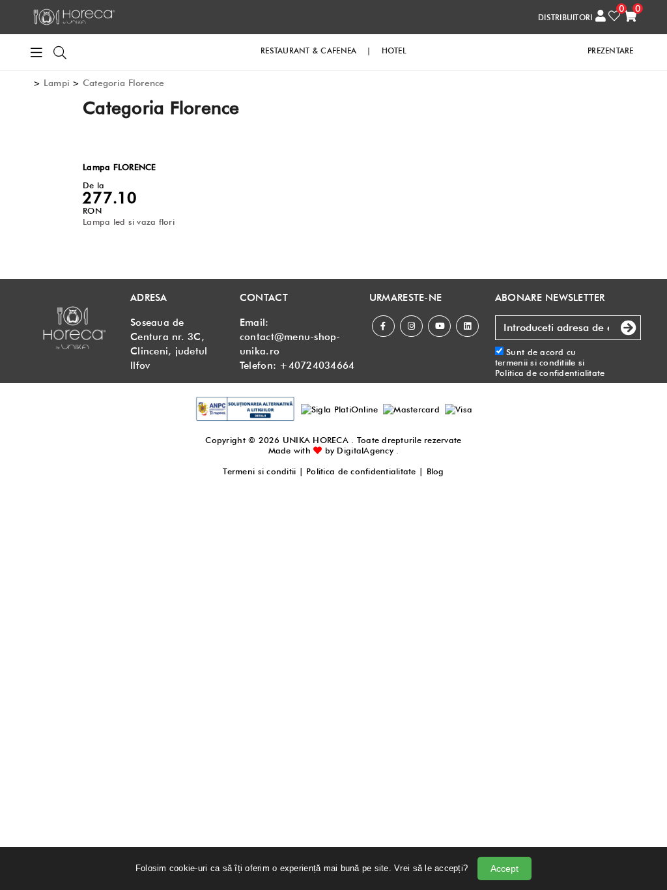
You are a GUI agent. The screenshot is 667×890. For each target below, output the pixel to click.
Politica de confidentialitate (550, 372)
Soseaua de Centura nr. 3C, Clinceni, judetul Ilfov (168, 344)
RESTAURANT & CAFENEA (308, 50)
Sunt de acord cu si (550, 363)
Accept (504, 868)
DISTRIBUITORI (565, 17)
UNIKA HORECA (315, 440)
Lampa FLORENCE (119, 167)
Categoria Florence (124, 83)
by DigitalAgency (359, 450)
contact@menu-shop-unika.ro (290, 344)
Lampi (57, 83)
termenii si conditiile (535, 362)
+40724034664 (316, 365)
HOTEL (394, 50)
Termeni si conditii (259, 471)
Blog (435, 471)
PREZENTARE (611, 50)
